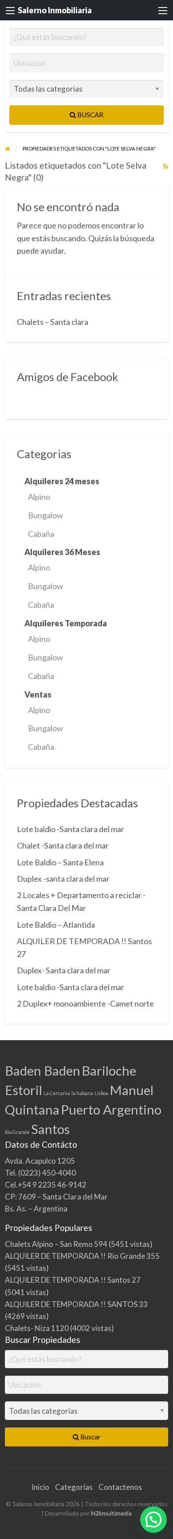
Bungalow (45, 515)
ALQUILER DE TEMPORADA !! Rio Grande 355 (82, 1256)
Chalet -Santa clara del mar (63, 845)
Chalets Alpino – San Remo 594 (56, 1244)
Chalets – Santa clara (52, 322)
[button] (153, 1519)
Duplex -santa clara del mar (63, 878)
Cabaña (41, 534)
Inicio (40, 1487)
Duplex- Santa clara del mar (63, 970)
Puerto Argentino (111, 1109)
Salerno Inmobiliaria (55, 10)
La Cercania (56, 1093)
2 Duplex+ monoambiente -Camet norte (85, 1003)
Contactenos (120, 1487)
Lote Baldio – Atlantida (56, 925)
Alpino (39, 496)
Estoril (23, 1090)
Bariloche (109, 1070)
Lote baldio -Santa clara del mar (70, 829)
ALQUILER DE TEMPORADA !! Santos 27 (73, 1279)
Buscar (89, 115)
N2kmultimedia (111, 1513)
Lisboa (101, 1093)
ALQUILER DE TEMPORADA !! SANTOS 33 (76, 1304)
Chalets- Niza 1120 (37, 1328)
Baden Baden (42, 1070)
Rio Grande (17, 1132)
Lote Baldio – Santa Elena (60, 862)
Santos (50, 1129)
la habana (82, 1093)
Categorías (74, 1487)
